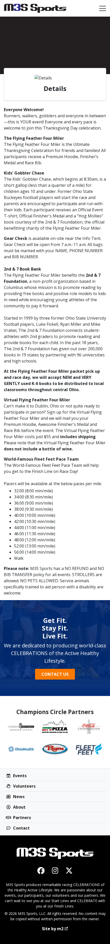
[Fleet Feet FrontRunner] (89, 749)
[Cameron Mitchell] (21, 726)
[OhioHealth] (21, 749)
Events (19, 775)
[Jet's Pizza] (55, 726)
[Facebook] (41, 870)
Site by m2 (52, 928)
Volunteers (24, 786)
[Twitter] (69, 870)
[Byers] (55, 749)
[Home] (35, 8)
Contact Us (55, 674)
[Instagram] (55, 870)
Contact (21, 828)
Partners (21, 817)
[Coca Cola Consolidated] (89, 726)
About (19, 807)
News (18, 796)
